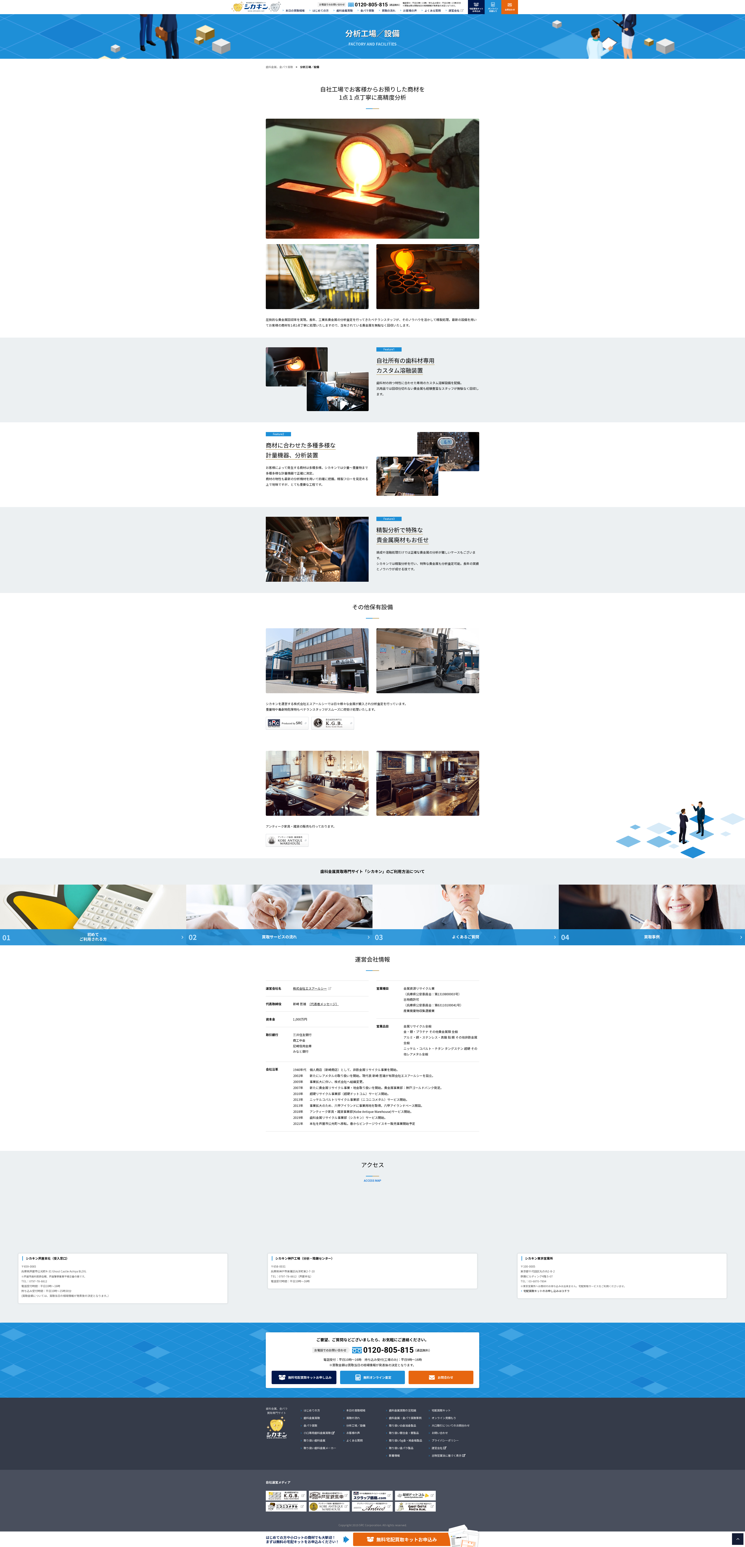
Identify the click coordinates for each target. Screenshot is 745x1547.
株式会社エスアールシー (310, 988)
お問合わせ (445, 1377)
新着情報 (394, 1455)
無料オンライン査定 (377, 1377)
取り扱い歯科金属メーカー (320, 1448)
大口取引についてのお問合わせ (451, 1425)
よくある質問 (432, 10)
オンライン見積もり (444, 1418)
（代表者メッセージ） (324, 1004)
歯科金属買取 (344, 10)
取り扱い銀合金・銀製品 (404, 1433)
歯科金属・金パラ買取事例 (405, 1418)
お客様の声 (410, 10)
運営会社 (454, 10)
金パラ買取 (367, 10)
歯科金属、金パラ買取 (279, 67)
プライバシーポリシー (445, 1440)
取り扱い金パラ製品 (401, 1448)
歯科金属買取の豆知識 (402, 1410)
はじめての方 (320, 10)
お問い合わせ (440, 1433)
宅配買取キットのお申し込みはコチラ (546, 1291)
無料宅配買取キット (310, 1377)
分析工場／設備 (355, 1425)
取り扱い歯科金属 (314, 1440)
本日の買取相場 (295, 10)
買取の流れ (388, 10)
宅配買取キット (441, 1410)
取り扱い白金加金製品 (402, 1425)
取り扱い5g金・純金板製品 (405, 1440)
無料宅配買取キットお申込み (406, 1539)
